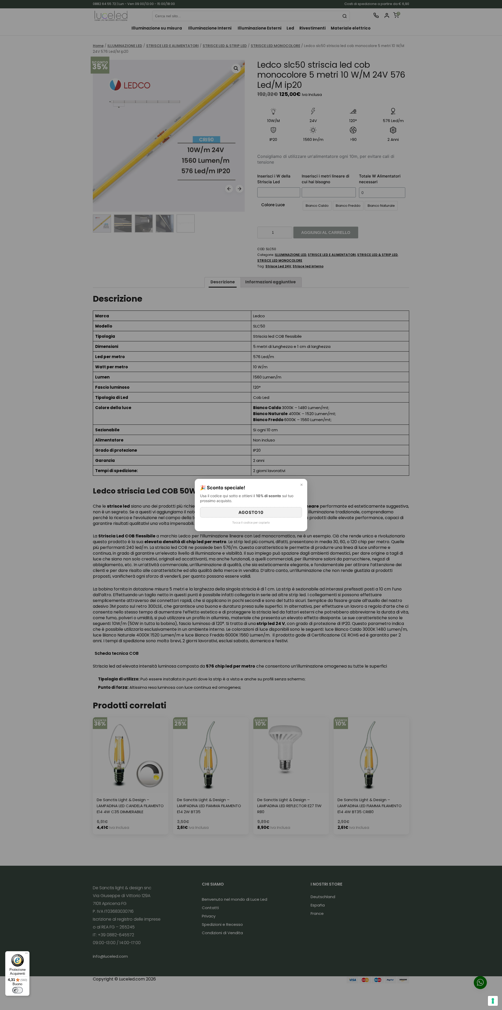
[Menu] (26, 954)
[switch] (17, 990)
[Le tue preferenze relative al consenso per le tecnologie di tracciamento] (493, 1001)
